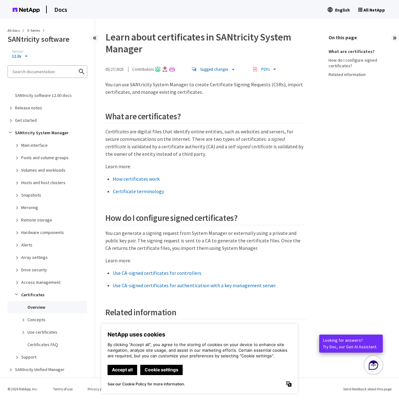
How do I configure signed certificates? (353, 63)
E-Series (34, 30)
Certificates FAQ (42, 344)
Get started (26, 120)
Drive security (34, 270)
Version (17, 51)
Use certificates (42, 332)
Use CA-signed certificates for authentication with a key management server (194, 285)
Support (28, 357)
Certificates (33, 295)
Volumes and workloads (43, 170)
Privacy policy (98, 389)
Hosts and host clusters (43, 182)
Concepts (36, 319)
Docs (60, 9)
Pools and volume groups (45, 157)
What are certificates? (352, 51)
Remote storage (36, 220)
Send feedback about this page (367, 389)
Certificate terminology (138, 191)
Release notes (28, 108)
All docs (13, 30)
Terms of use (63, 389)
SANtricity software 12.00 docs (43, 95)
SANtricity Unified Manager (40, 369)
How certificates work (136, 179)
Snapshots (31, 195)
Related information (347, 74)
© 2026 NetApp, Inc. (22, 389)
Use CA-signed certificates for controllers (157, 273)
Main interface (34, 145)
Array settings (34, 257)
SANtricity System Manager (41, 133)
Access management (40, 282)
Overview (36, 307)
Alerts (26, 245)
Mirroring (29, 207)
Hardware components (42, 232)
